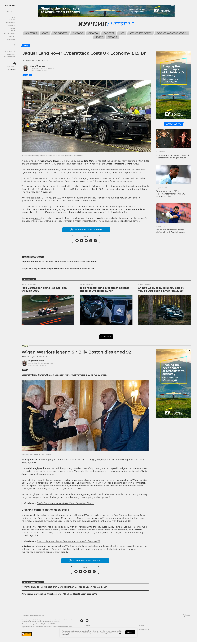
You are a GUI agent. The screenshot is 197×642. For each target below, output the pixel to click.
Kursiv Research (9, 33)
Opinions (12, 28)
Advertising (11, 54)
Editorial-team (10, 51)
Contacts (142, 626)
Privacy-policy (144, 629)
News (13, 17)
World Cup (117, 521)
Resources (11, 25)
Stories (12, 31)
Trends (112, 37)
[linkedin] (87, 620)
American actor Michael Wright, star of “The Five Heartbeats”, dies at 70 (59, 594)
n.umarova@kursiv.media (37, 365)
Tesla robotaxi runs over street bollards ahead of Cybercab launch (104, 289)
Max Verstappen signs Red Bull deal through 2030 (44, 289)
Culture (78, 33)
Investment (11, 20)
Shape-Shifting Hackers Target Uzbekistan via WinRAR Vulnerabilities (58, 268)
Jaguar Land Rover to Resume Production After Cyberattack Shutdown (59, 261)
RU (8, 11)
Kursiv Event (11, 39)
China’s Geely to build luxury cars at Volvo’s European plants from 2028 (161, 289)
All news (31, 33)
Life (121, 33)
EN (14, 11)
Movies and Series (140, 33)
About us (87, 626)
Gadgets (108, 33)
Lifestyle (12, 36)
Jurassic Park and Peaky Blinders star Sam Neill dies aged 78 (68, 541)
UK (30, 75)
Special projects (9, 57)
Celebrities (60, 33)
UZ (11, 11)
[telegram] (81, 620)
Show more (106, 337)
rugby (25, 370)
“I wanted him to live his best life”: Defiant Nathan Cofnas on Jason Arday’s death (64, 587)
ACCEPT (130, 632)
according (77, 164)
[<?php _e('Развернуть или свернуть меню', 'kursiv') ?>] (14, 63)
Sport (99, 37)
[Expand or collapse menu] (14, 45)
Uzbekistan (11, 69)
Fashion (93, 33)
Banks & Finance (10, 22)
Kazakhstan (11, 67)
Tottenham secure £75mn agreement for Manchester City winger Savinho (170, 193)
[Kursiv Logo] (10, 5)
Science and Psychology (172, 33)
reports (36, 218)
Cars (45, 33)
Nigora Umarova (36, 361)
